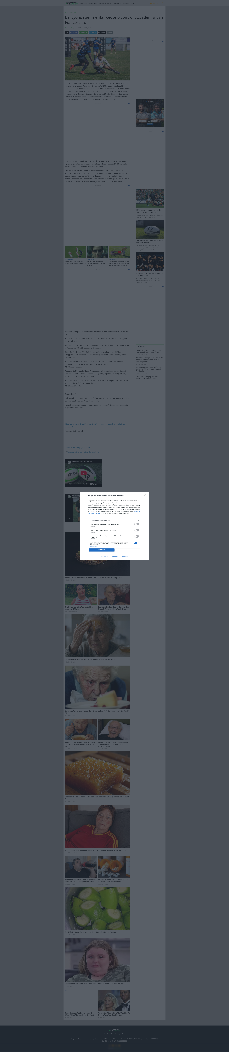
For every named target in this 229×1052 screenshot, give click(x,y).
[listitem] (114, 520)
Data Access (114, 556)
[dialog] (114, 526)
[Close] (145, 496)
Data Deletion (104, 556)
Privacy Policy (125, 556)
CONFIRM (101, 550)
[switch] (136, 524)
